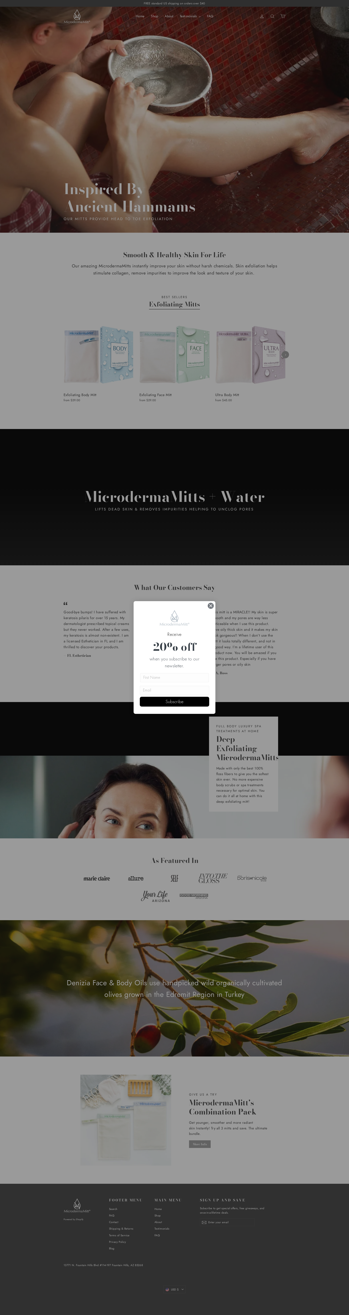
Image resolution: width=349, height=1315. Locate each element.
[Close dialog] (211, 606)
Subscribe (174, 701)
